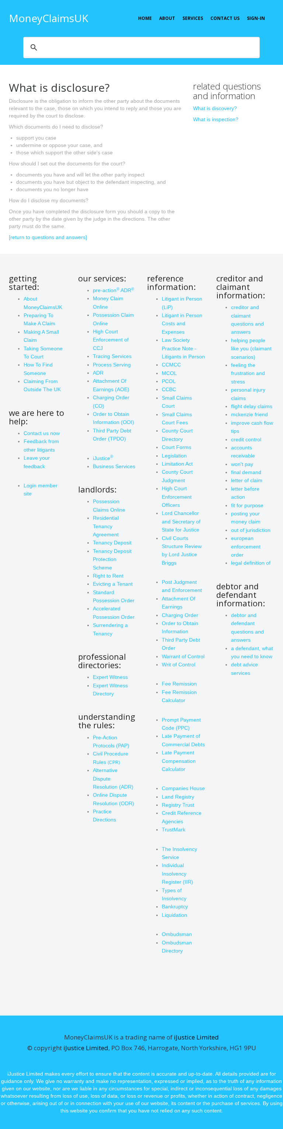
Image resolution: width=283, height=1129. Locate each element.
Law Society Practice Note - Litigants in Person (183, 348)
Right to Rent (108, 576)
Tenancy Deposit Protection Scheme (112, 559)
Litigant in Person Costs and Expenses (182, 323)
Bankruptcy (175, 906)
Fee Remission (179, 684)
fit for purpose (247, 505)
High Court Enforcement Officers (177, 496)
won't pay (242, 464)
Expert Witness (110, 677)
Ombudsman (177, 934)
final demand (246, 472)
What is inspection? (215, 119)
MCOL (169, 373)
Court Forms (176, 447)
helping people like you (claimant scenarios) (251, 348)
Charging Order (180, 615)
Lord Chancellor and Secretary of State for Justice (181, 521)
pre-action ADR (113, 290)
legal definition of (250, 563)
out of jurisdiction (250, 530)
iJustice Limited (196, 1037)
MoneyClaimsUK (48, 18)
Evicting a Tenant (113, 584)
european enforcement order (246, 546)
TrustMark (173, 829)
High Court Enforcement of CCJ (111, 340)
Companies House (183, 788)
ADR (98, 373)
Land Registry (178, 797)
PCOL (169, 381)
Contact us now (42, 433)
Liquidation (174, 915)
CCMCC (171, 365)
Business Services (114, 466)
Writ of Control (178, 664)
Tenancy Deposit (112, 543)
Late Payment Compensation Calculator (179, 761)
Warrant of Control (183, 656)
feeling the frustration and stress (248, 373)
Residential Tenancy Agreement (106, 526)
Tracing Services (112, 356)
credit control (246, 439)
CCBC (169, 389)
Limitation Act (177, 464)
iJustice (103, 458)
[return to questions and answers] (48, 237)
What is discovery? (215, 108)
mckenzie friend (249, 414)
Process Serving (112, 365)
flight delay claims (251, 406)
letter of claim (246, 480)
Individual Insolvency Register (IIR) (177, 873)
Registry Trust (178, 805)
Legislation (174, 456)
